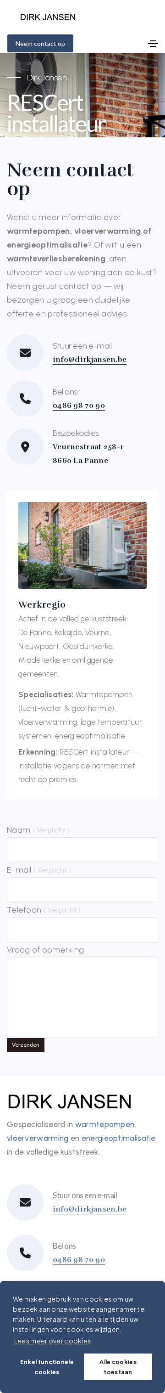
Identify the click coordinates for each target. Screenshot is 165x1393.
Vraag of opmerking (45, 950)
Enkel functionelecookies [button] (47, 1367)
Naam (38, 830)
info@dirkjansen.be (89, 359)
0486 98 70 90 (79, 405)
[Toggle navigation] (153, 43)
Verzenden (25, 1044)
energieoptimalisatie (119, 1138)
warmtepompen (105, 1124)
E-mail (39, 870)
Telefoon (44, 910)
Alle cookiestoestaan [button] (118, 1367)
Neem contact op (40, 43)
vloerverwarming (38, 1138)
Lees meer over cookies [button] (52, 1341)
